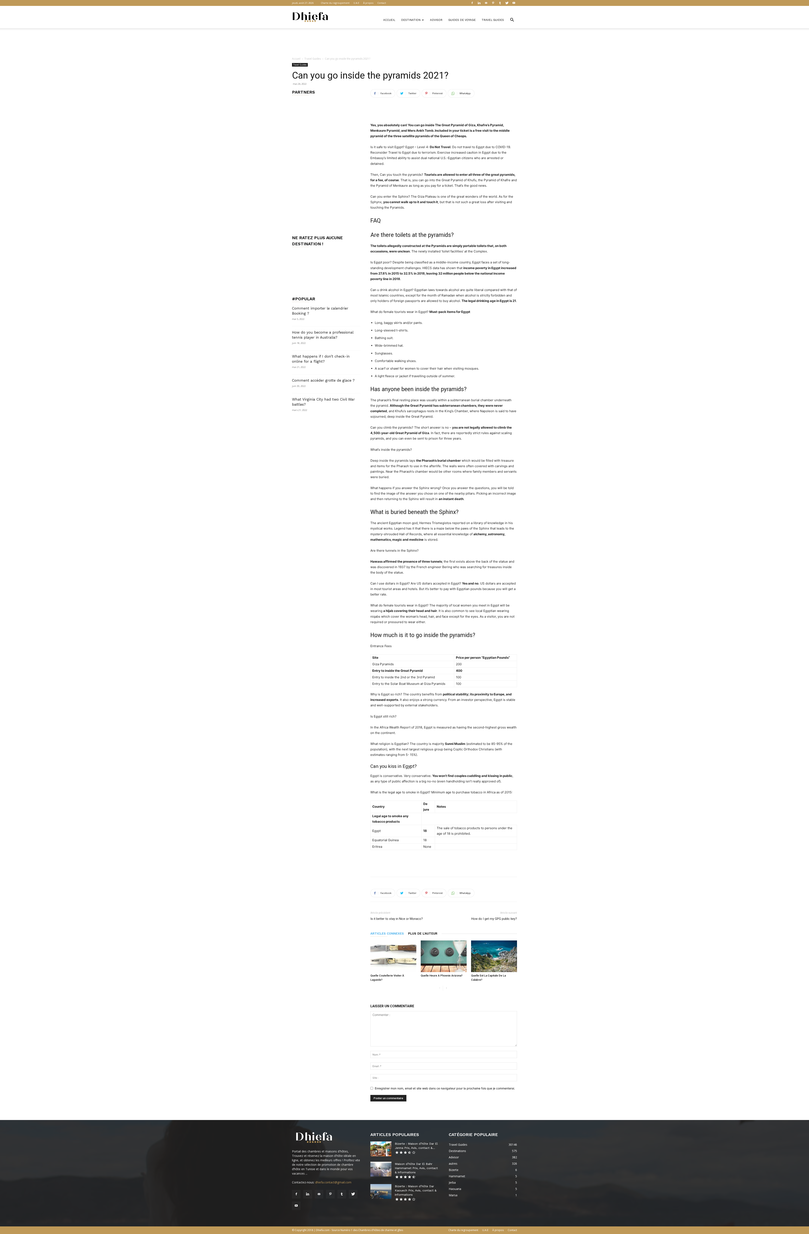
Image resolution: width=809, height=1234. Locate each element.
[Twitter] (507, 3)
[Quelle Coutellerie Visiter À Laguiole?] (393, 956)
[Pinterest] (493, 3)
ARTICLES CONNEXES (387, 933)
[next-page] (446, 988)
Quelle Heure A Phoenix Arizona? (441, 975)
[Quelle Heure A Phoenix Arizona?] (444, 956)
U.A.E (356, 2)
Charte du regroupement (335, 2)
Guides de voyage (462, 19)
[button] (512, 20)
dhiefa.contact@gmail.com (333, 1182)
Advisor (436, 19)
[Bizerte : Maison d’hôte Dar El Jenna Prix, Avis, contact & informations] (380, 1148)
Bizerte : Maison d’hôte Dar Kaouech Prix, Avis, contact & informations (416, 1190)
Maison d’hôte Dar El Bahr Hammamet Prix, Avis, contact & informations (416, 1168)
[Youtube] (514, 3)
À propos (368, 2)
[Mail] (486, 3)
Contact (381, 2)
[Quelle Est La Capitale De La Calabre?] (494, 956)
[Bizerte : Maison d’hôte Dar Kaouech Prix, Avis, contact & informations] (380, 1191)
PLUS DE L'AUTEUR (422, 933)
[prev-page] (439, 988)
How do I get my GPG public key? (494, 919)
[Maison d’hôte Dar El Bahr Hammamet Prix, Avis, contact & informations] (380, 1169)
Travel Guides (493, 19)
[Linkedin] (479, 3)
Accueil (389, 19)
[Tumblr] (500, 3)
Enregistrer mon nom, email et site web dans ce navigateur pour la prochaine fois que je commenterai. (445, 1088)
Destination (411, 19)
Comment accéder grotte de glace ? (323, 380)
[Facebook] (472, 3)
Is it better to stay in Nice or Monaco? (396, 919)
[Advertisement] (404, 42)
